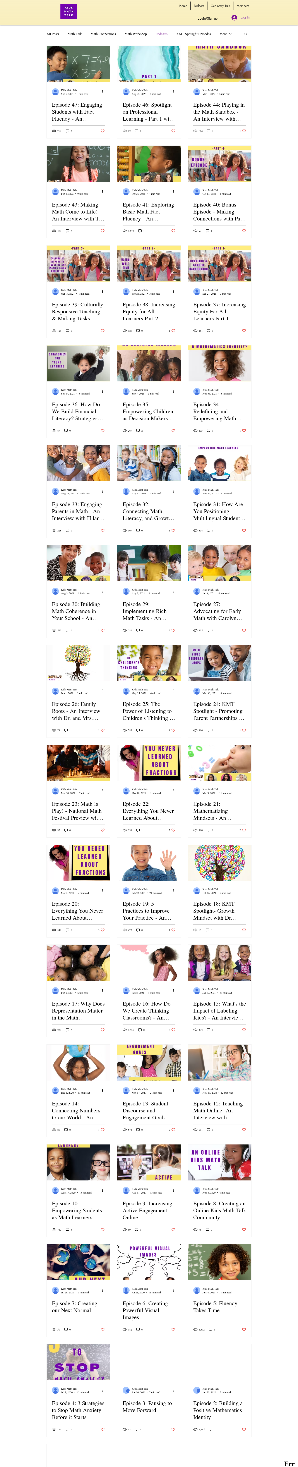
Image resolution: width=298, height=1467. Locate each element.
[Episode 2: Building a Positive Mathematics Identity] (219, 1362)
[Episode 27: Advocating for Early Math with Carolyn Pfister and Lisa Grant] (219, 563)
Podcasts (162, 33)
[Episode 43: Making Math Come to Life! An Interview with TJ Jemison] (78, 164)
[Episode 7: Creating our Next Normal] (78, 1262)
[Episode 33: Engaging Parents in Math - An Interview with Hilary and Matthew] (78, 463)
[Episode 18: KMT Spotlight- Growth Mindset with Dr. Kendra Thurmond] (219, 863)
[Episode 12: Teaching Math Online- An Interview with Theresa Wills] (219, 1063)
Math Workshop (136, 33)
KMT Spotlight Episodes (193, 33)
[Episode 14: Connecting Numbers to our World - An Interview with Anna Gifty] (78, 1063)
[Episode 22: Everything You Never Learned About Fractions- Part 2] (149, 763)
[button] (246, 34)
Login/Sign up (208, 18)
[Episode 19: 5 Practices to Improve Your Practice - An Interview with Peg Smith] (149, 863)
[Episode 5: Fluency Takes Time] (219, 1262)
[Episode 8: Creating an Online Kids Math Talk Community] (219, 1162)
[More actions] (104, 91)
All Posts (52, 33)
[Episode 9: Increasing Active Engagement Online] (149, 1162)
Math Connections (103, 33)
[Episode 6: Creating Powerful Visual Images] (149, 1262)
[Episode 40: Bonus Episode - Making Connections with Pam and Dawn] (219, 164)
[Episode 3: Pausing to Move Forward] (149, 1362)
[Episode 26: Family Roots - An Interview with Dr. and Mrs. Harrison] (78, 663)
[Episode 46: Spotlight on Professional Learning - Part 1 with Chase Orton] (149, 64)
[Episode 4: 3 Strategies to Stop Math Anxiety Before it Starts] (78, 1362)
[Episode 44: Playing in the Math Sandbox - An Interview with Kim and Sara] (219, 64)
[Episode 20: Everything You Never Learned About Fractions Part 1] (78, 863)
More (223, 33)
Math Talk (75, 33)
